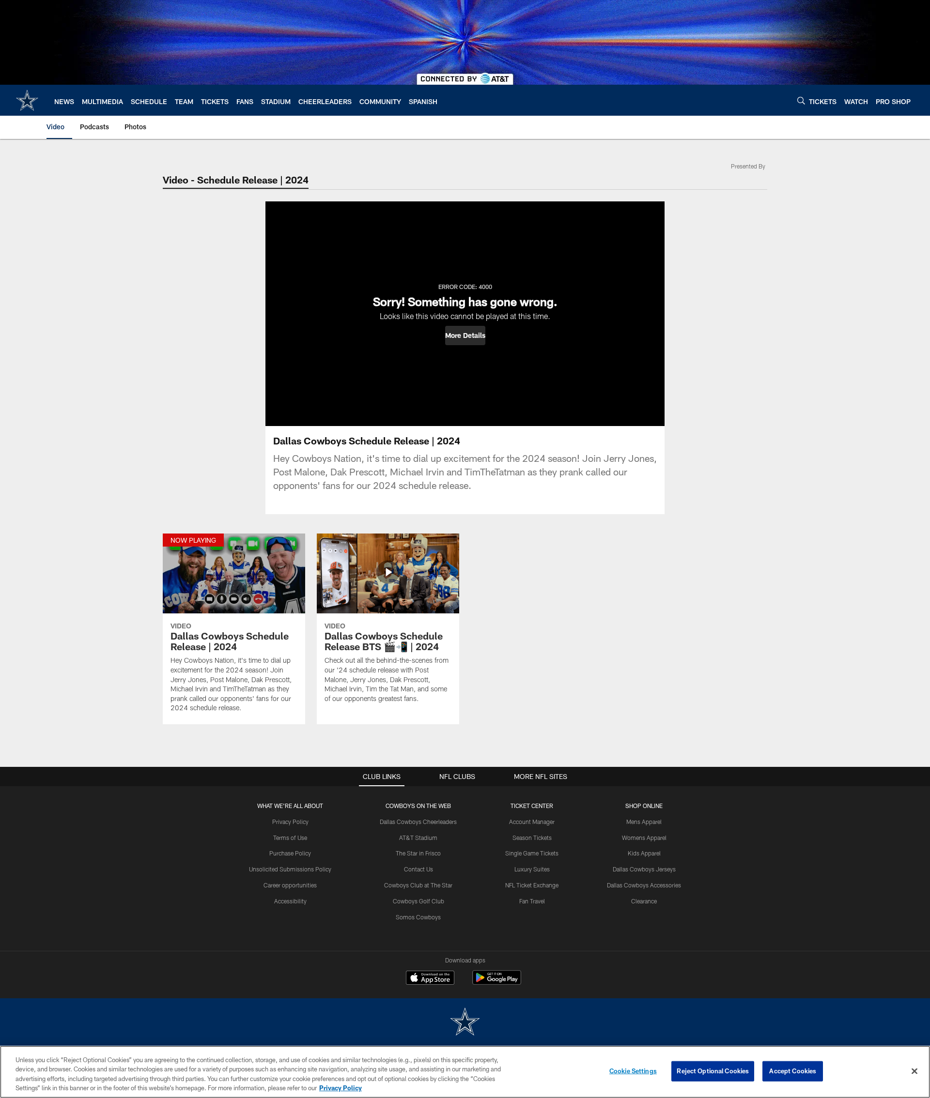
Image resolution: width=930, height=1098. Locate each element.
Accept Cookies (792, 1071)
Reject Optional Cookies (713, 1071)
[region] (465, 1072)
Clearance (644, 901)
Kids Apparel (644, 853)
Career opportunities (290, 885)
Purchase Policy (290, 853)
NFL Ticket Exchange (531, 885)
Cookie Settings (633, 1071)
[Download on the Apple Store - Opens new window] (430, 979)
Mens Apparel (644, 821)
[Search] (801, 100)
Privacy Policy (290, 821)
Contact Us (418, 869)
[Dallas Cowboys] (465, 1022)
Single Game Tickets (531, 853)
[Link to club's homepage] (27, 100)
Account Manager (532, 821)
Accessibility (290, 901)
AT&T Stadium (418, 837)
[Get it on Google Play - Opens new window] (497, 982)
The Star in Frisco (418, 853)
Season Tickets (532, 837)
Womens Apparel (644, 837)
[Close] (914, 1071)
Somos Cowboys (418, 917)
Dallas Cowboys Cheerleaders (418, 821)
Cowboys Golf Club (418, 901)
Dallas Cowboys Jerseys (644, 869)
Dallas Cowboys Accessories (644, 885)
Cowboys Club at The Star (418, 885)
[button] (465, 335)
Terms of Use (290, 837)
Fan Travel (532, 901)
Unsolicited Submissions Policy (290, 869)
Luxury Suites (532, 869)
